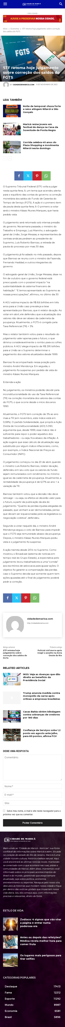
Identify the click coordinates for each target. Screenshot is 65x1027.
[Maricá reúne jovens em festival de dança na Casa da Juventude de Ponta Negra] (12, 129)
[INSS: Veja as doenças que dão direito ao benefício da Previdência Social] (12, 679)
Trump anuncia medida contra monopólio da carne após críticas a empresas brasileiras (41, 696)
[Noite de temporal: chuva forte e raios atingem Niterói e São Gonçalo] (12, 111)
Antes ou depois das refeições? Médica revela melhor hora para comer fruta (41, 941)
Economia (15, 28)
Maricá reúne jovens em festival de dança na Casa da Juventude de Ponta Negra (40, 127)
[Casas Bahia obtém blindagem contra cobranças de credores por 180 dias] (12, 716)
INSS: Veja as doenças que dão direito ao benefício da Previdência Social (41, 677)
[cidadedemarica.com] (15, 625)
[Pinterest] (37, 175)
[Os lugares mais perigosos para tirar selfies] (10, 960)
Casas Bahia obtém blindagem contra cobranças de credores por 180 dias (41, 714)
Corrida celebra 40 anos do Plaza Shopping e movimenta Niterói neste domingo (41, 145)
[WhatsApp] (46, 175)
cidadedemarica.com (40, 618)
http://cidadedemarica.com (38, 623)
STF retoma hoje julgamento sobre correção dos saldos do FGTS (15, 654)
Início (5, 28)
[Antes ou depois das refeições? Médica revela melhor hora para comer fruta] (10, 942)
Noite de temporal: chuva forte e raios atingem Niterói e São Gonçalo (42, 109)
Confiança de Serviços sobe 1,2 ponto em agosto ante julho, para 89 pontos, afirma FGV (42, 733)
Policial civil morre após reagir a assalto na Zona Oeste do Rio (49, 653)
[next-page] (10, 158)
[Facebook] (18, 175)
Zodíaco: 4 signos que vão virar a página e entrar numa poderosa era (40, 923)
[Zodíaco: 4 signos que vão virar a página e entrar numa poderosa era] (10, 924)
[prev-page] (5, 158)
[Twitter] (27, 175)
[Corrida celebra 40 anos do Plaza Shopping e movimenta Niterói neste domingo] (12, 147)
